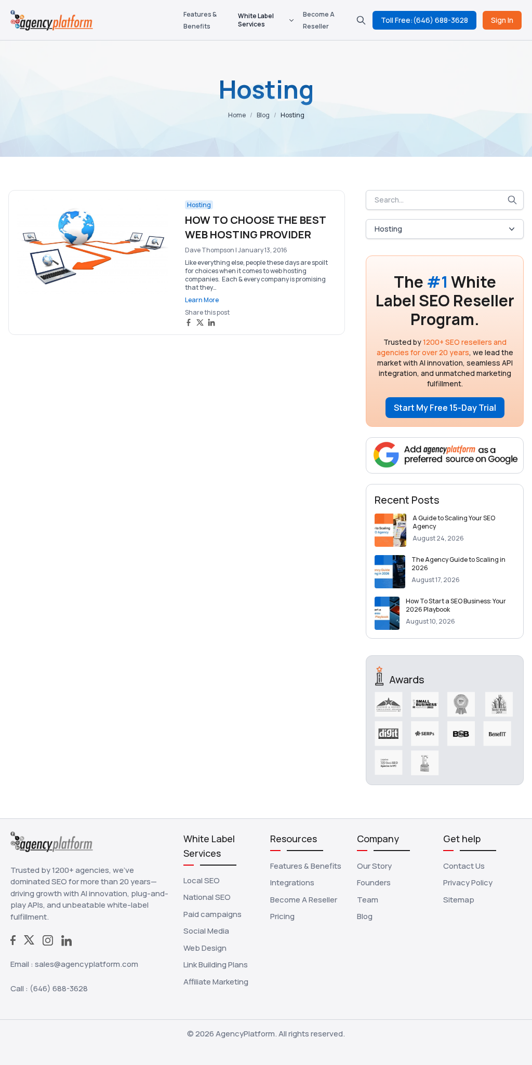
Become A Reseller (303, 899)
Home (237, 115)
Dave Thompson (209, 250)
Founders (374, 882)
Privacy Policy (468, 882)
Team (367, 899)
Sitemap (458, 899)
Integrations (292, 882)
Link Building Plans (215, 964)
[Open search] (361, 20)
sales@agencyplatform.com (86, 964)
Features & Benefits (305, 865)
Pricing (282, 916)
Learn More (202, 300)
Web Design (205, 947)
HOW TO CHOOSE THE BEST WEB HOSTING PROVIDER (255, 227)
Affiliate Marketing (215, 981)
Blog (263, 115)
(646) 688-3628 (59, 988)
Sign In (502, 20)
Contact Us (464, 865)
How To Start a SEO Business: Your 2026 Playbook (456, 605)
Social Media (206, 930)
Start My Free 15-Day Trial (445, 407)
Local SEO (201, 880)
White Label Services (256, 20)
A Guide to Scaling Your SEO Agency (454, 522)
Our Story (374, 865)
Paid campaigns (212, 914)
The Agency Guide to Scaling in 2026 (458, 563)
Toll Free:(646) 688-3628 (424, 20)
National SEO (207, 897)
